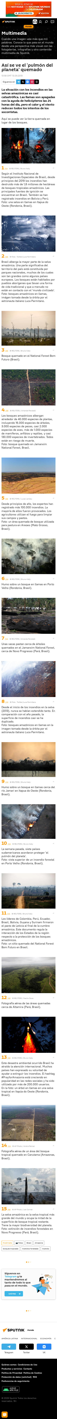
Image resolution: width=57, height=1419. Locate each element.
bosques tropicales (10, 1248)
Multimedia (7, 1243)
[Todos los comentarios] (5, 1415)
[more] (53, 168)
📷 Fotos (19, 1243)
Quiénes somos (9, 1364)
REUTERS (15, 168)
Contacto (27, 1368)
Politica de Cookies (32, 1372)
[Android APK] (10, 1389)
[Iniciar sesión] (40, 22)
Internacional (29, 1338)
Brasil (29, 1243)
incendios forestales (30, 1248)
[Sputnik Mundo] (9, 22)
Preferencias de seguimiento (15, 1381)
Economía (45, 1338)
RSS (35, 1377)
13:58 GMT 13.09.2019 (12, 75)
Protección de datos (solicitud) (17, 1377)
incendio (45, 1248)
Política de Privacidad (12, 1372)
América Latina (10, 1338)
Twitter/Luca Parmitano (26, 257)
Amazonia (39, 1243)
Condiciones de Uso (27, 1364)
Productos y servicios (12, 1368)
